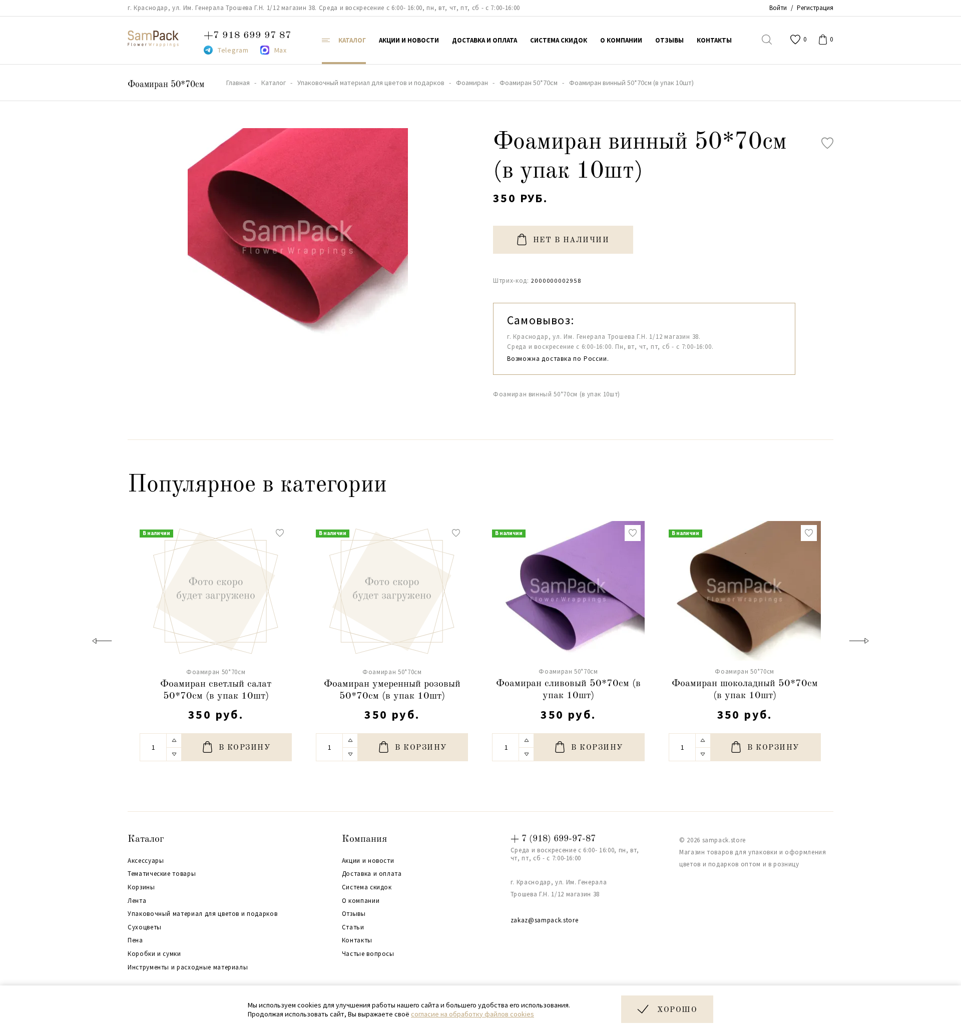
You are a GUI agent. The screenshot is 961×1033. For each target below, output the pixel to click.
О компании (361, 901)
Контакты (357, 940)
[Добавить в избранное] (827, 143)
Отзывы (354, 914)
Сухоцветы (145, 927)
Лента (137, 901)
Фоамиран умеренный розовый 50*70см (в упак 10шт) (392, 690)
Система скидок (367, 887)
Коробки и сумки (154, 954)
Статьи (353, 927)
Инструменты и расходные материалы (188, 967)
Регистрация (815, 8)
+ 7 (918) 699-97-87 (553, 838)
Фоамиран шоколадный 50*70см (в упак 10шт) (745, 690)
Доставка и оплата (372, 874)
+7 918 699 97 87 (247, 36)
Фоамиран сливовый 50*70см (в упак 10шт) (568, 690)
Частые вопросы (368, 954)
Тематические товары (162, 874)
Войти (778, 8)
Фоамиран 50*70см (166, 84)
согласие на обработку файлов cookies (472, 1013)
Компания (364, 839)
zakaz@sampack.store (544, 920)
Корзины (141, 887)
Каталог (146, 839)
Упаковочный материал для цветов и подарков (202, 914)
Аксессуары (146, 861)
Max (280, 50)
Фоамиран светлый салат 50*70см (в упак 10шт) (215, 690)
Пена (135, 940)
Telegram (233, 50)
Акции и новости (368, 861)
